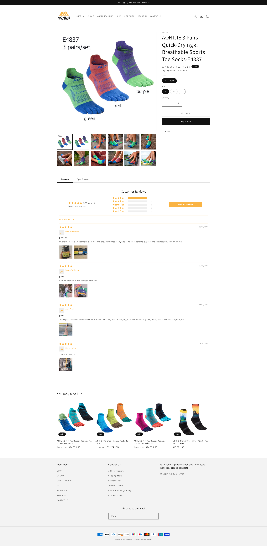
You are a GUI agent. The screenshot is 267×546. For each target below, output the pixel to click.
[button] (80, 16)
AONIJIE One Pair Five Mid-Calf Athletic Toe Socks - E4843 (190, 442)
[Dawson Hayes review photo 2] (81, 252)
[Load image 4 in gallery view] (115, 142)
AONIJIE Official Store (129, 540)
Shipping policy (115, 475)
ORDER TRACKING (65, 480)
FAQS (59, 485)
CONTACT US (62, 500)
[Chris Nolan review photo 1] (66, 364)
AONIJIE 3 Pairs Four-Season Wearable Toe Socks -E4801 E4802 (74, 442)
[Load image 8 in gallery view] (81, 158)
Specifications (83, 179)
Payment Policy (115, 495)
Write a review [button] (185, 204)
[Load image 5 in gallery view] (132, 142)
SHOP (59, 471)
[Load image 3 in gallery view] (98, 142)
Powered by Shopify (144, 540)
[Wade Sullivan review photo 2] (81, 291)
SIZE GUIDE (62, 490)
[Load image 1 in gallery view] (64, 142)
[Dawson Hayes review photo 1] (66, 252)
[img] (65, 227)
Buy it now (186, 121)
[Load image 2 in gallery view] (81, 142)
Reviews (65, 179)
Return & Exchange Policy (119, 490)
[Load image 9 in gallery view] (98, 158)
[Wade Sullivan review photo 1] (66, 291)
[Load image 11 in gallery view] (132, 158)
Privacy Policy (114, 480)
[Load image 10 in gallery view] (115, 158)
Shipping (165, 71)
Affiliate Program (116, 471)
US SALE (60, 475)
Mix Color (169, 80)
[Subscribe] (155, 516)
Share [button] (167, 131)
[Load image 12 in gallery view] (148, 158)
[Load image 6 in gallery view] (148, 142)
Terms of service (115, 485)
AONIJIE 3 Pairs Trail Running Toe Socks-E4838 (112, 442)
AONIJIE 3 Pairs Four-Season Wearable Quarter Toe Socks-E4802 (149, 442)
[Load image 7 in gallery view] (64, 158)
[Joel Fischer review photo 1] (66, 329)
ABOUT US (61, 495)
